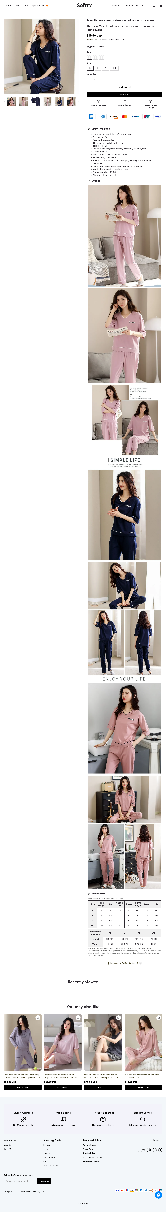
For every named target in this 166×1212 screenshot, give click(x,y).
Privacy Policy (88, 1149)
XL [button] (106, 68)
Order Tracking (49, 1157)
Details (96, 180)
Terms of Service (89, 1145)
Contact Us (8, 1149)
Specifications (101, 128)
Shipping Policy (89, 1153)
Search (46, 1149)
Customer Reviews (50, 1165)
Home (89, 20)
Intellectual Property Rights (93, 1161)
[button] (148, 5)
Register (46, 1145)
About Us (7, 1145)
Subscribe (44, 1181)
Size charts (98, 893)
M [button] (90, 68)
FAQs (45, 1161)
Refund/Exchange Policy (92, 1157)
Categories (47, 1153)
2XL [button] (114, 68)
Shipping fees (92, 39)
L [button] (97, 68)
